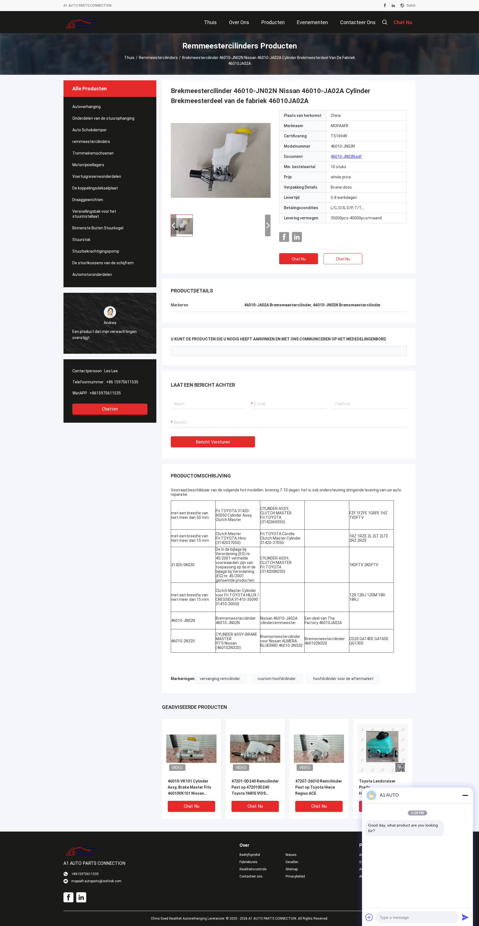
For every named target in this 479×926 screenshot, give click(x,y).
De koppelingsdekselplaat (95, 188)
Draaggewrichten (87, 199)
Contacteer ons (251, 876)
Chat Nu (299, 259)
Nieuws (291, 855)
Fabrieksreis (249, 862)
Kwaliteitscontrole (253, 869)
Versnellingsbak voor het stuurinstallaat (94, 214)
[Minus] (465, 795)
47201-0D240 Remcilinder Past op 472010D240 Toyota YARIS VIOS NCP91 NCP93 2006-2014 (255, 787)
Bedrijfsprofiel (250, 855)
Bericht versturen (213, 442)
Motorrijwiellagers (88, 165)
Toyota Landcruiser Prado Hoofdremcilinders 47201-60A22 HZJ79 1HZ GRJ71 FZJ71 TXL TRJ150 (381, 787)
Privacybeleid (295, 876)
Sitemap (292, 869)
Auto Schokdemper (89, 130)
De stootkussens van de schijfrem (103, 263)
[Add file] (369, 917)
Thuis (129, 57)
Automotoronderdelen (92, 274)
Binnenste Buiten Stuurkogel (97, 228)
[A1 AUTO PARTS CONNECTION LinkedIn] (393, 5)
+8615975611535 (105, 393)
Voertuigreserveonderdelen (96, 176)
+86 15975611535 (122, 382)
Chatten (110, 409)
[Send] (465, 917)
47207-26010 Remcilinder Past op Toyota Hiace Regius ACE (318, 787)
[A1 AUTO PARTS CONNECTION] (81, 22)
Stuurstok (81, 239)
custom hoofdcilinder (277, 678)
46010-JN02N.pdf (346, 156)
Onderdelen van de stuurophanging (103, 118)
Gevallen (292, 862)
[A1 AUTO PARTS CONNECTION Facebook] (385, 5)
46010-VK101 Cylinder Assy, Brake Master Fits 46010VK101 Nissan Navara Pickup (189, 787)
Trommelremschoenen (93, 153)
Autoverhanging (86, 106)
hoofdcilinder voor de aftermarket (343, 678)
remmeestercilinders (158, 57)
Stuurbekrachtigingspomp (95, 251)
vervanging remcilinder (220, 678)
